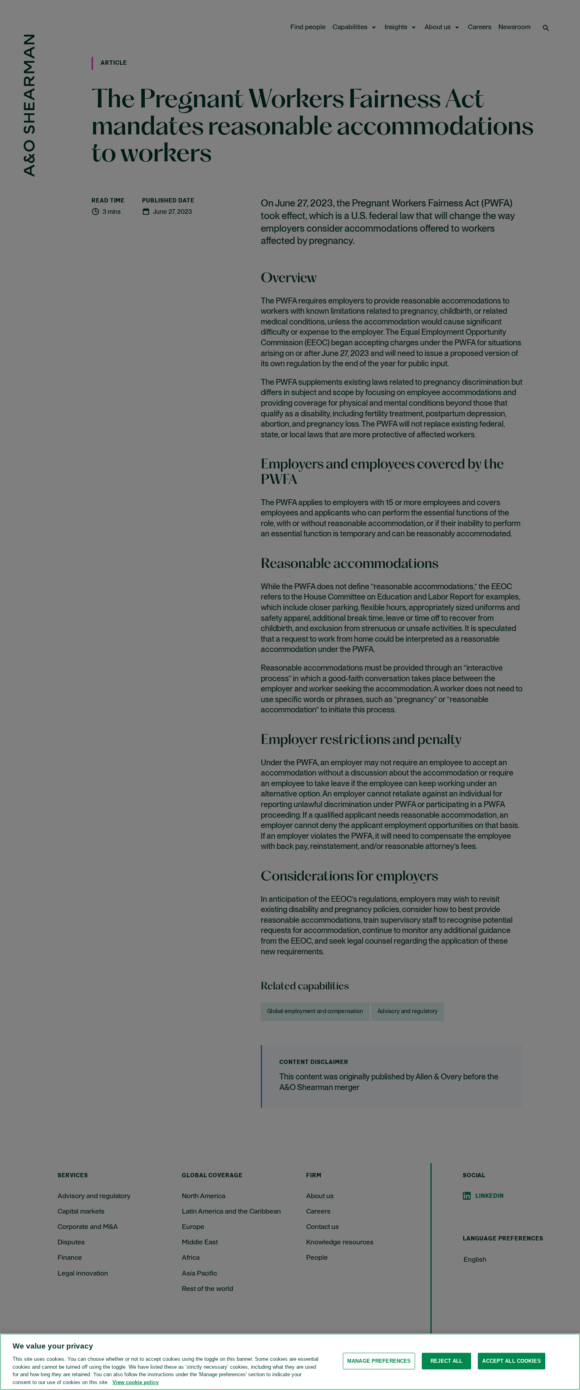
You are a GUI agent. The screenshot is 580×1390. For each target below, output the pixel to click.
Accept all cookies (511, 1361)
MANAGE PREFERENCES (379, 1361)
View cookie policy (135, 1382)
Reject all (446, 1361)
